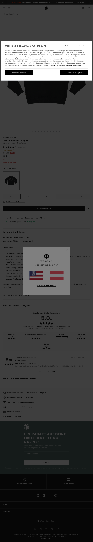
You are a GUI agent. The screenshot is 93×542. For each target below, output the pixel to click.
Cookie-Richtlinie (57, 65)
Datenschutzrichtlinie (75, 65)
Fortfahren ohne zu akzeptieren (76, 46)
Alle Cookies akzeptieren (74, 73)
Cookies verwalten (19, 73)
